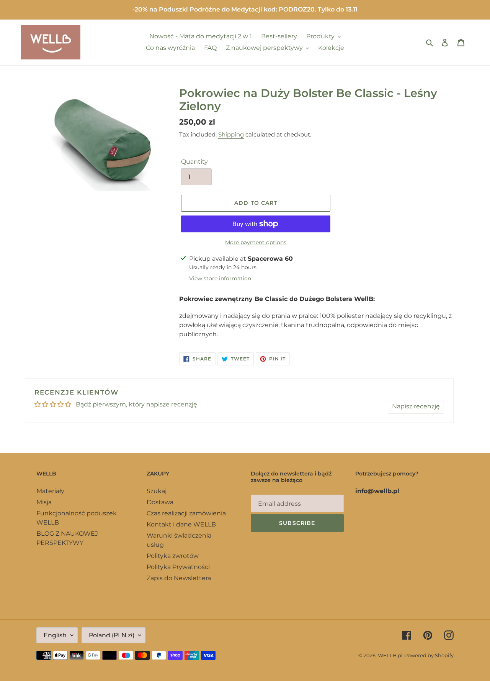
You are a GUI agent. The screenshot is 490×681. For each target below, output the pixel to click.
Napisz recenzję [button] (416, 406)
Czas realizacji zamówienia (186, 513)
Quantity (194, 161)
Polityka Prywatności (178, 567)
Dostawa (160, 502)
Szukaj (157, 491)
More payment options (255, 242)
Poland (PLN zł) (111, 635)
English (55, 635)
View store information (220, 278)
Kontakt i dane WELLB (181, 524)
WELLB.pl (390, 655)
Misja (44, 502)
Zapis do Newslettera (179, 578)
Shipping (231, 134)
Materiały (50, 491)
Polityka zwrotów (173, 555)
